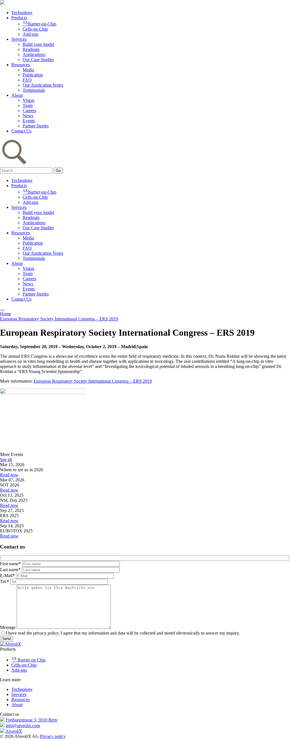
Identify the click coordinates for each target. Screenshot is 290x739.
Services (18, 39)
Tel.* (4, 581)
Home (5, 313)
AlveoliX (13, 731)
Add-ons (30, 34)
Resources (20, 64)
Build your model (38, 44)
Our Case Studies (38, 59)
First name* (10, 563)
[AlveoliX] (10, 644)
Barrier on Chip (28, 659)
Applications (34, 54)
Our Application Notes (43, 85)
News (28, 115)
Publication (33, 74)
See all (6, 459)
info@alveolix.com (23, 725)
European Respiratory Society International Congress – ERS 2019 (59, 318)
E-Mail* (7, 575)
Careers (29, 110)
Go (58, 170)
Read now (9, 474)
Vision (28, 100)
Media (28, 69)
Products (19, 17)
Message (8, 627)
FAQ (27, 80)
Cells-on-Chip (35, 29)
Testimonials (34, 90)
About (17, 95)
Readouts (31, 49)
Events (29, 120)
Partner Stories (36, 125)
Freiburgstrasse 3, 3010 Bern (31, 719)
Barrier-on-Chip (39, 24)
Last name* (10, 569)
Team (28, 105)
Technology (22, 12)
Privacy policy (53, 736)
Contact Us (21, 130)
